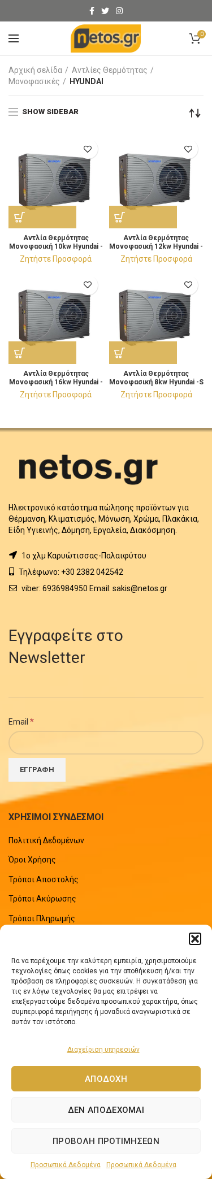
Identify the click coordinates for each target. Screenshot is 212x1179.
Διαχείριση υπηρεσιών (103, 1050)
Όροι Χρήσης (32, 859)
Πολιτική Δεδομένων (46, 840)
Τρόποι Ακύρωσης (42, 898)
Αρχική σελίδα (35, 70)
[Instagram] (119, 10)
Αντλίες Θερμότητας (110, 70)
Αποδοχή (106, 1079)
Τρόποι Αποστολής (43, 879)
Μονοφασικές (34, 81)
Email (21, 721)
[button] (195, 938)
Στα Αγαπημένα (88, 149)
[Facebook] (92, 10)
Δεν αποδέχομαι (106, 1110)
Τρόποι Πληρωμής (41, 918)
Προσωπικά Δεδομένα (66, 1165)
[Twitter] (105, 10)
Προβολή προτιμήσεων (106, 1141)
